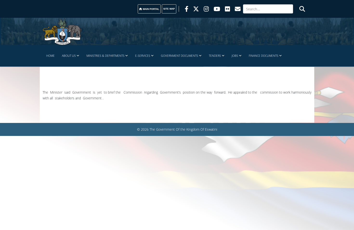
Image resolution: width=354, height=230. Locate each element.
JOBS (235, 56)
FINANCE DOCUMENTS (263, 56)
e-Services (142, 56)
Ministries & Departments (105, 56)
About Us (69, 56)
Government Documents (179, 56)
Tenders (215, 56)
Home (50, 56)
